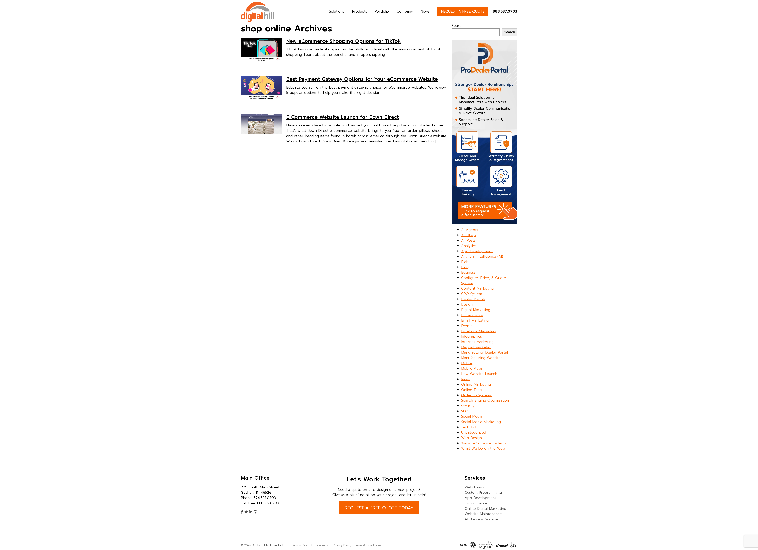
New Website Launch (479, 374)
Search (457, 25)
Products (359, 11)
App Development (477, 251)
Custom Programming (483, 492)
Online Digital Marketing (485, 508)
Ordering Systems (476, 395)
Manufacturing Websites (481, 358)
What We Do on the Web (483, 448)
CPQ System (471, 294)
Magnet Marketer (476, 347)
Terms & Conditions (367, 545)
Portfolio (382, 11)
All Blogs (468, 235)
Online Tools (471, 390)
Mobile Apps (472, 368)
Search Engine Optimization (485, 400)
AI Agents (469, 230)
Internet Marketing (477, 342)
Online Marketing (476, 384)
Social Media (471, 416)
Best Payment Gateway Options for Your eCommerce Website (362, 79)
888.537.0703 (505, 11)
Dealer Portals (473, 299)
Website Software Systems (483, 443)
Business (468, 272)
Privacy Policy (342, 545)
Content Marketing (477, 288)
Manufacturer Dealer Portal (484, 352)
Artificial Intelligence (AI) (482, 256)
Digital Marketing (475, 310)
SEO (464, 411)
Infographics (471, 336)
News (425, 11)
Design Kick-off (302, 545)
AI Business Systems (481, 519)
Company (405, 11)
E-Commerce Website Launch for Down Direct (342, 117)
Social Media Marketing (481, 422)
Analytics (468, 246)
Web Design (471, 438)
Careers (322, 545)
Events (466, 326)
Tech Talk (469, 427)
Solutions (336, 11)
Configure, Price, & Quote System (483, 280)
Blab (465, 262)
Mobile (466, 363)
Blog (465, 267)
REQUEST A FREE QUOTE (463, 11)
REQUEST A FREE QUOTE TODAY (379, 508)
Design (467, 304)
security (467, 406)
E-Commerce (476, 503)
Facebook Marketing (478, 331)
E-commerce (472, 315)
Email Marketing (475, 320)
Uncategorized (473, 432)
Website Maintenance (483, 514)
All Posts (468, 240)
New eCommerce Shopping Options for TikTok (343, 41)
